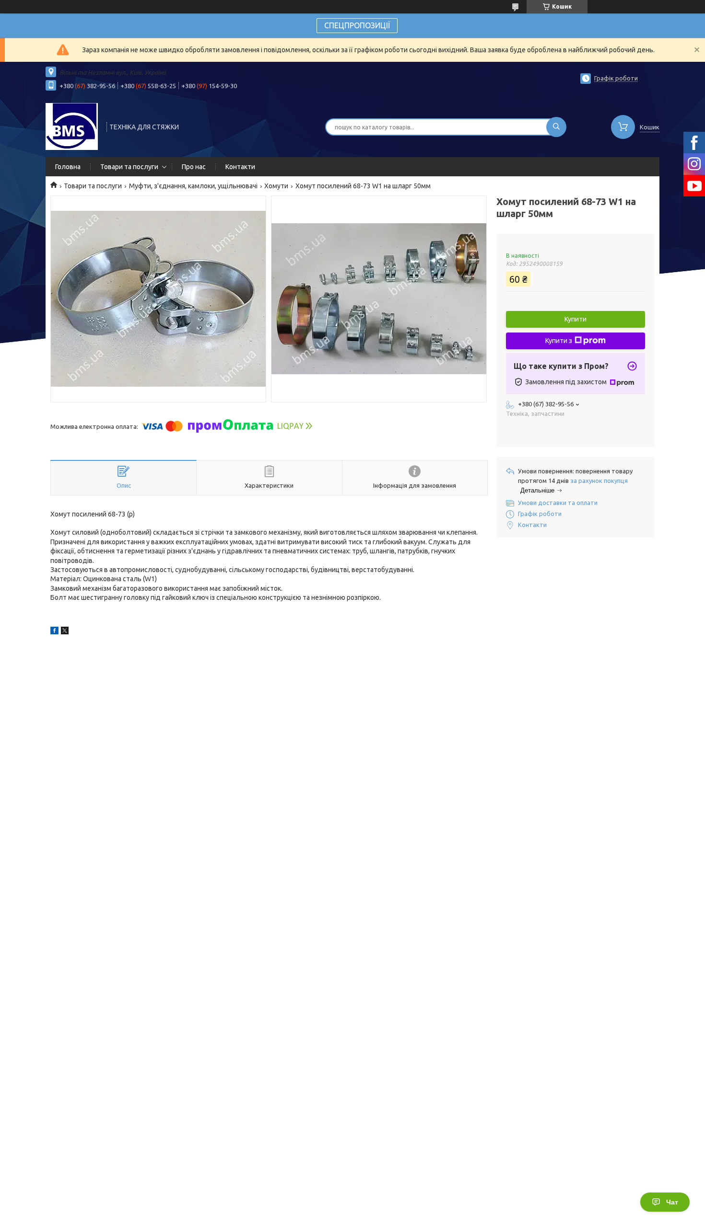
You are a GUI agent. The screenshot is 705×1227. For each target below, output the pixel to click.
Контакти (240, 166)
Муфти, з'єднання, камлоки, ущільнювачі (193, 186)
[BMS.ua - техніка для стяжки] (72, 126)
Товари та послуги (129, 166)
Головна (68, 166)
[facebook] (54, 632)
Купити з (558, 340)
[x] (65, 632)
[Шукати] (556, 127)
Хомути (276, 186)
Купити (575, 319)
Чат (672, 1202)
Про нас (194, 166)
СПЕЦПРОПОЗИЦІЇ (357, 25)
